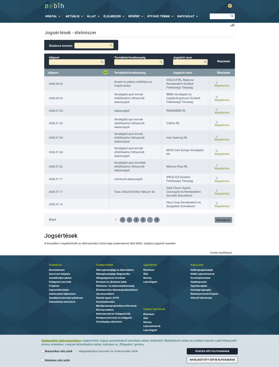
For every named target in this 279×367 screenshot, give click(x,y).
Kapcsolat (197, 264)
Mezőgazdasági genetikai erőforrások (116, 305)
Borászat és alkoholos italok (111, 281)
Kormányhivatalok (200, 277)
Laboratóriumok (152, 326)
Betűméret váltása (232, 25)
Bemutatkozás (57, 270)
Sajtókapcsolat (199, 281)
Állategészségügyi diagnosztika (113, 273)
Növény (147, 277)
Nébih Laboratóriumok (203, 273)
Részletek (223, 72)
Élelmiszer (149, 270)
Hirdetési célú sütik (57, 360)
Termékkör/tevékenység (130, 72)
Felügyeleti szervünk (60, 281)
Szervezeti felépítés (59, 273)
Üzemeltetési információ (62, 301)
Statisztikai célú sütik (58, 351)
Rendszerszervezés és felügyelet (114, 317)
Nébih (100, 6)
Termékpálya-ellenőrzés (109, 321)
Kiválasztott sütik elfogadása (212, 359)
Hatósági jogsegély (201, 289)
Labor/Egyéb (150, 281)
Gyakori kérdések (154, 309)
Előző (52, 219)
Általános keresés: (61, 45)
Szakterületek (104, 264)
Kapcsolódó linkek (59, 289)
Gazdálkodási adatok (60, 277)
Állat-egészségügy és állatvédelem (115, 270)
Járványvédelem (105, 293)
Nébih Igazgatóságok (202, 270)
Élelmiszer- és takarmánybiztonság (115, 285)
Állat (145, 273)
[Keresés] (232, 16)
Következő (223, 220)
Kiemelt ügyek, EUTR (107, 297)
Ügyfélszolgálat (199, 285)
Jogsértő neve (182, 72)
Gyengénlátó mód (230, 6)
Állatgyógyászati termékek (110, 277)
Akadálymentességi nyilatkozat (66, 297)
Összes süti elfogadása (212, 351)
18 (156, 219)
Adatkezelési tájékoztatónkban (61, 340)
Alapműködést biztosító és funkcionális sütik (108, 351)
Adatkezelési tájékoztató (62, 293)
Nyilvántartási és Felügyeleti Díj (113, 313)
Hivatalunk (55, 264)
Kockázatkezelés (105, 301)
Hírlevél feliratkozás (201, 297)
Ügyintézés (150, 264)
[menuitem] (53, 16)
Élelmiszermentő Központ (204, 293)
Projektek (54, 285)
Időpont (53, 72)
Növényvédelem (105, 309)
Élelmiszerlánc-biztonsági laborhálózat (117, 289)
